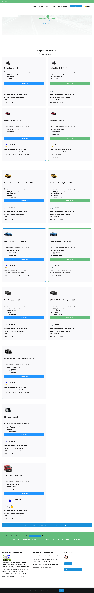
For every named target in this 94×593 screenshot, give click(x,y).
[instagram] (88, 1)
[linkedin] (15, 542)
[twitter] (5, 542)
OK (61, 590)
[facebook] (86, 1)
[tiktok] (10, 542)
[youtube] (91, 1)
